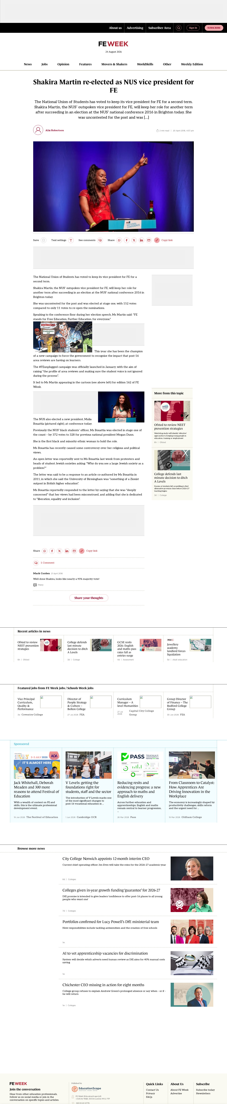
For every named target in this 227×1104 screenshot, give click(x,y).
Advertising (135, 28)
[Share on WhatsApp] (119, 240)
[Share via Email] (149, 240)
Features (85, 64)
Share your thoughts (88, 598)
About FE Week (179, 1090)
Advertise (176, 1093)
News (28, 64)
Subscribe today (205, 1090)
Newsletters (203, 1093)
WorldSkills (145, 64)
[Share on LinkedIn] (141, 240)
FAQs (149, 1097)
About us (115, 28)
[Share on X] (134, 240)
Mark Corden (41, 573)
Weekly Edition (192, 64)
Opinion (63, 64)
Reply (40, 584)
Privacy (150, 1093)
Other (167, 64)
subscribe (214, 27)
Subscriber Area (159, 28)
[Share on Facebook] (126, 240)
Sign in (193, 27)
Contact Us (152, 1090)
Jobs (45, 64)
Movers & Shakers (114, 64)
